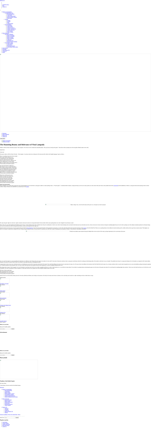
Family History (5, 48)
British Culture (7, 400)
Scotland (8, 21)
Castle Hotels (9, 15)
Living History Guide (9, 42)
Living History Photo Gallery (12, 46)
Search (3, 52)
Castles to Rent (10, 26)
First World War (30, 227)
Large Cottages (10, 30)
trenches (84, 227)
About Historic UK (6, 50)
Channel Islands (10, 23)
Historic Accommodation (7, 11)
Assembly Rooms (3, 321)
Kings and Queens (8, 399)
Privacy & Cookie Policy (13, 414)
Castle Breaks (9, 25)
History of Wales (10, 37)
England (8, 20)
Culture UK (9, 39)
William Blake (2, 290)
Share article (2, 138)
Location (6, 19)
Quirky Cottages (10, 32)
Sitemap (6, 412)
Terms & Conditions (4, 414)
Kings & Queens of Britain (12, 41)
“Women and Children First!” (5, 305)
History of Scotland (10, 36)
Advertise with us (5, 4)
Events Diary (9, 44)
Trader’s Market (10, 43)
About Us (6, 408)
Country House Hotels (11, 16)
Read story (2, 387)
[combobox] (9, 417)
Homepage (4, 133)
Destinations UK (10, 40)
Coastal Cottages (5, 423)
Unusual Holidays (8, 24)
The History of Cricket (4, 283)
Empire (27, 186)
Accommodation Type (9, 12)
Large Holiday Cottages (9, 394)
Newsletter (4, 49)
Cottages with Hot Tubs (11, 28)
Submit (13, 328)
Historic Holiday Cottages (12, 17)
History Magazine (5, 33)
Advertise (6, 409)
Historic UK (2, 0)
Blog (3, 5)
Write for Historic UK (9, 411)
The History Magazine (9, 34)
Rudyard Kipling (3, 298)
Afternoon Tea (2, 312)
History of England (10, 35)
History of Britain (10, 38)
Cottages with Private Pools (10, 395)
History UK (4, 135)
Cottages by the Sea (10, 27)
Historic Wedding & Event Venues (11, 396)
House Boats (9, 18)
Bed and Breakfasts (10, 13)
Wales (8, 22)
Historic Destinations (9, 402)
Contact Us (4, 6)
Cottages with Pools (11, 29)
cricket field (116, 185)
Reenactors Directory (11, 45)
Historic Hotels (7, 392)
